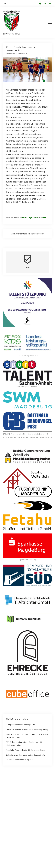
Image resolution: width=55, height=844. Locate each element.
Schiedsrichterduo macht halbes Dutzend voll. (25, 755)
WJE (44, 217)
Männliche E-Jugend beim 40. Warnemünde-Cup (26, 750)
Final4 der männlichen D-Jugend (19, 759)
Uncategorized (30, 217)
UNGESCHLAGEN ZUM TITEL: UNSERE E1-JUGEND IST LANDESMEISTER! (27, 736)
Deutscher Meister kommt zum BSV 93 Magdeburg (27, 729)
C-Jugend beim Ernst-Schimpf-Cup (20, 724)
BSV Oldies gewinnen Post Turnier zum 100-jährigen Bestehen (24, 744)
